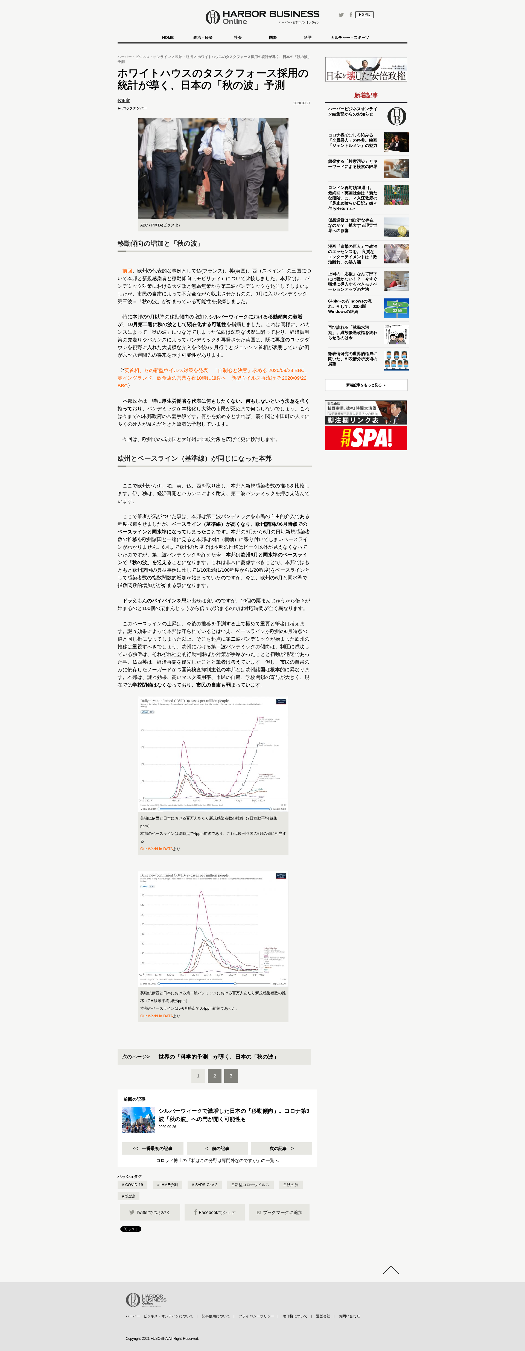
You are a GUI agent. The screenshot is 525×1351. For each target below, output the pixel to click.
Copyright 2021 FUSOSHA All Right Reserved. (162, 1339)
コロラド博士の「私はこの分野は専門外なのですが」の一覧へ (217, 1160)
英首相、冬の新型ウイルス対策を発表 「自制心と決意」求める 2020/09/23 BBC (214, 370)
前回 (127, 271)
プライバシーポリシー (256, 1316)
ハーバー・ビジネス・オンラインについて (159, 1316)
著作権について (295, 1316)
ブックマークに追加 (279, 1212)
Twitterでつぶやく (153, 1212)
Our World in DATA (156, 849)
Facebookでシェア (217, 1212)
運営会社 (323, 1316)
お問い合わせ (349, 1316)
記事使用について (216, 1316)
